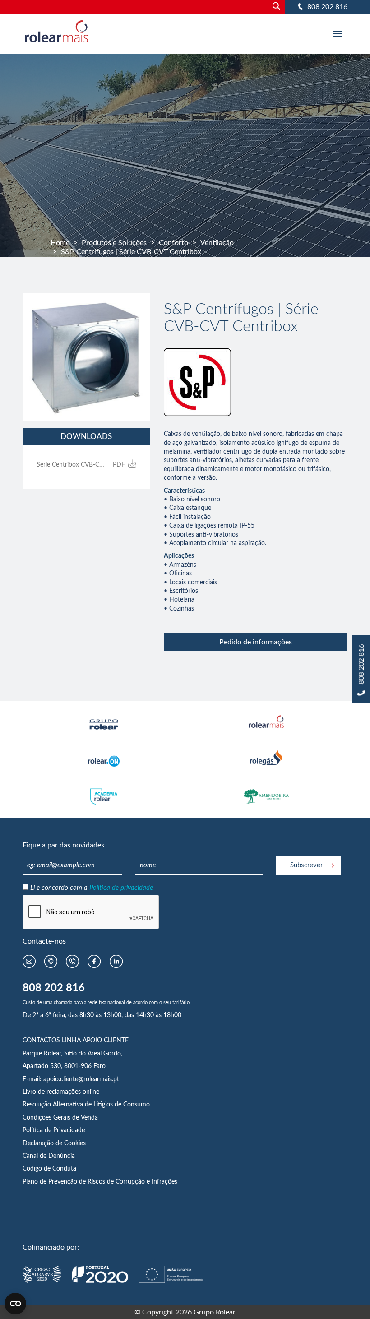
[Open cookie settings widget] (15, 1303)
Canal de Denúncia (49, 1156)
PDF (119, 465)
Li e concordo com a (91, 887)
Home (60, 242)
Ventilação (217, 242)
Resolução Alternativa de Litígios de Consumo (86, 1104)
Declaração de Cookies (54, 1143)
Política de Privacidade (54, 1130)
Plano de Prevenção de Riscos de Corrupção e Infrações (100, 1182)
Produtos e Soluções (114, 242)
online (91, 1092)
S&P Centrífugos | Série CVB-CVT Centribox (131, 251)
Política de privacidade (121, 887)
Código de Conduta (49, 1169)
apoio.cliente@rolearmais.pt (81, 1079)
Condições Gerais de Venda (60, 1118)
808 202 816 (327, 6)
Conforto (173, 242)
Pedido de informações (255, 642)
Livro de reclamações (53, 1092)
